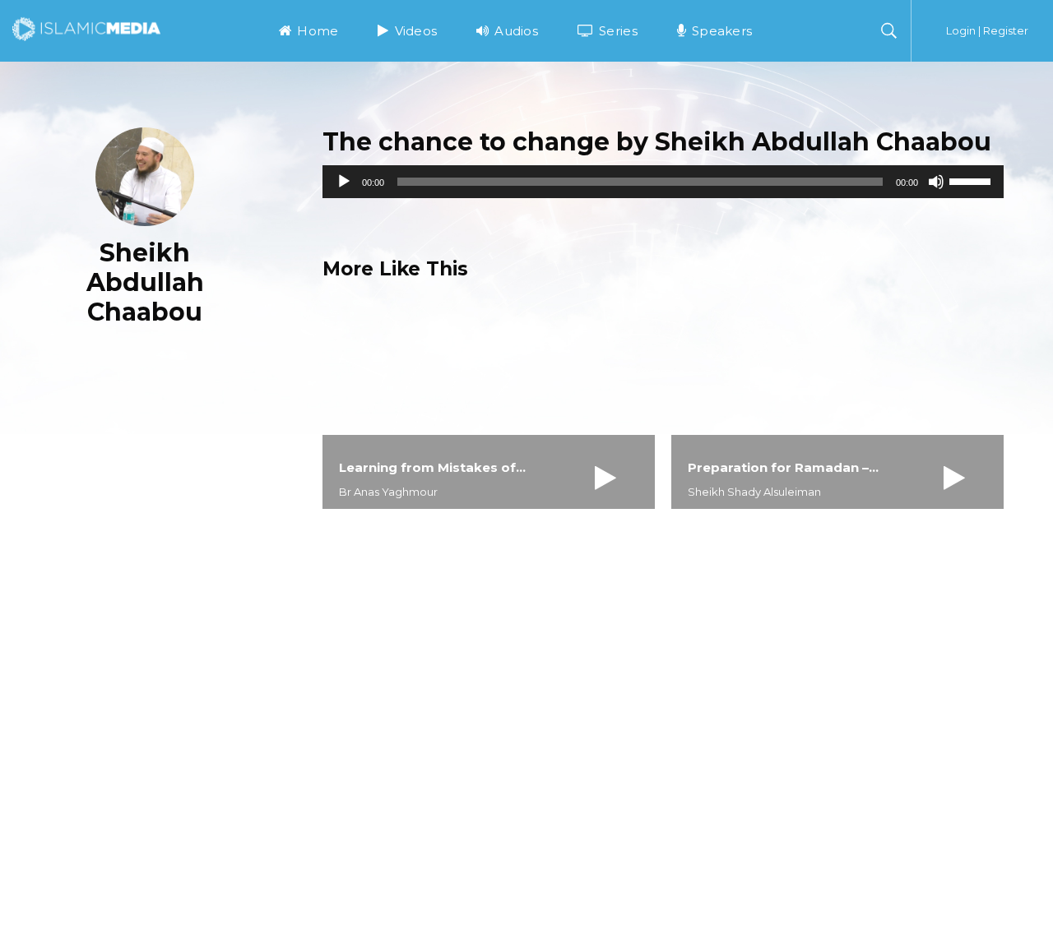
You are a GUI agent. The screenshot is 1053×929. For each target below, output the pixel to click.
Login (961, 30)
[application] (663, 181)
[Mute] (936, 181)
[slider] (972, 180)
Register (1005, 30)
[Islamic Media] (86, 28)
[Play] (344, 181)
